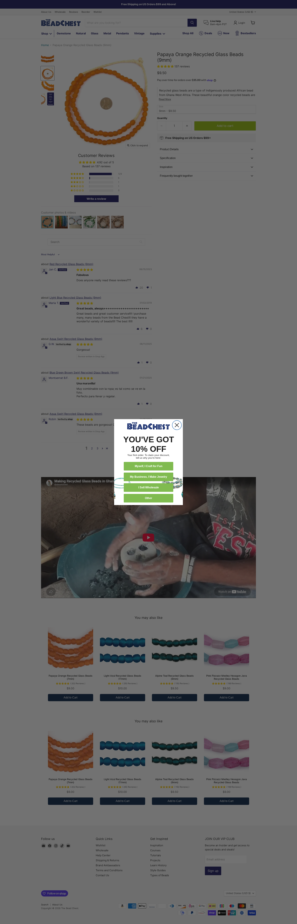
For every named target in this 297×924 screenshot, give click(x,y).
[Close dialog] (177, 425)
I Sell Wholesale (148, 487)
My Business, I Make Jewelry (148, 476)
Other (148, 498)
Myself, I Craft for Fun (148, 466)
